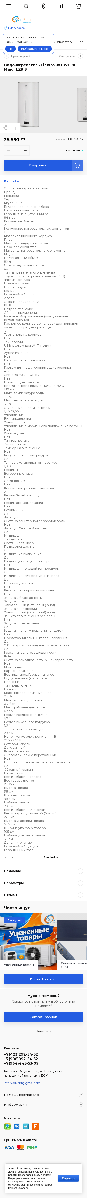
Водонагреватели (60, 41)
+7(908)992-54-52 (21, 1059)
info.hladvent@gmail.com (22, 1083)
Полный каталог (43, 979)
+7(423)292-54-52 (21, 1054)
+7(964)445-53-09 (21, 1063)
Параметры (14, 883)
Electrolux (12, 181)
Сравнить (15, 128)
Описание (12, 871)
